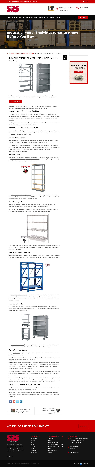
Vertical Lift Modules (53, 442)
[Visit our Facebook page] (83, 1)
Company (33, 440)
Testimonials (51, 17)
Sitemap (50, 452)
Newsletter (42, 17)
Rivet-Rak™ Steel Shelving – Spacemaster (21, 195)
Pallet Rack (50, 438)
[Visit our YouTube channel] (85, 1)
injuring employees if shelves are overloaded (43, 381)
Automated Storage (52, 450)
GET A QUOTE (83, 17)
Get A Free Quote (15, 101)
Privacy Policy (34, 452)
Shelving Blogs (30, 53)
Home (9, 17)
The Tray (33, 446)
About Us (25, 17)
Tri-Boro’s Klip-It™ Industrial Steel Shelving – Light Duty (24, 145)
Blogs (31, 17)
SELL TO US (83, 426)
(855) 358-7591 (83, 9)
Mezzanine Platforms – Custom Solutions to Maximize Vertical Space (55, 446)
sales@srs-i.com (74, 452)
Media (35, 17)
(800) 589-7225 (19, 392)
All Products (16, 17)
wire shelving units (15, 204)
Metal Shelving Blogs (20, 53)
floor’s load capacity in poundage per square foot (20, 368)
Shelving (50, 440)
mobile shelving (25, 306)
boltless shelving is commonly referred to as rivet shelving (25, 159)
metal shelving (17, 353)
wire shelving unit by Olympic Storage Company (30, 245)
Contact (58, 17)
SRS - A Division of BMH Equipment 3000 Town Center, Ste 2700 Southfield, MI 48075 (79, 440)
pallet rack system (14, 300)
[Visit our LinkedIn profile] (87, 1)
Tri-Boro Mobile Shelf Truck (17, 345)
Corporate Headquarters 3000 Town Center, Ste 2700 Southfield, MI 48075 (66, 9)
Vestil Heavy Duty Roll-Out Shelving (19, 295)
